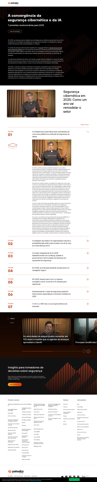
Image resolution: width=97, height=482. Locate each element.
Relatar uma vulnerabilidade (83, 426)
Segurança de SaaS (12, 449)
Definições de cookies (74, 479)
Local (64, 421)
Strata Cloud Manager (26, 417)
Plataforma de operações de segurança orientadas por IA (39, 405)
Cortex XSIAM (37, 431)
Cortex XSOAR (37, 437)
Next (88, 351)
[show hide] (87, 131)
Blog (78, 404)
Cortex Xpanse (37, 439)
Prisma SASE (24, 433)
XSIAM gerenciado (37, 446)
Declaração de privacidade (35, 480)
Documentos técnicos (81, 432)
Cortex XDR (36, 434)
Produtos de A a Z (81, 421)
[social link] (62, 477)
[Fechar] (94, 479)
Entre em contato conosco (69, 409)
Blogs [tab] (12, 322)
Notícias (65, 424)
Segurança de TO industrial (13, 447)
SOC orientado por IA (38, 429)
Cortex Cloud (36, 411)
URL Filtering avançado (13, 427)
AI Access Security (12, 415)
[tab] (37, 351)
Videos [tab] (12, 318)
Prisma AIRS (10, 413)
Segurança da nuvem (38, 409)
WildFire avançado (12, 430)
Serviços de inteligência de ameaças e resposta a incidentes (54, 405)
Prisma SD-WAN (25, 452)
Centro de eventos (81, 414)
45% (35, 211)
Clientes (65, 416)
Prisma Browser (25, 450)
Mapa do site (80, 429)
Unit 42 (41, 48)
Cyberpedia (79, 412)
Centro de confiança (18, 476)
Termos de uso (27, 476)
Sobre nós (65, 404)
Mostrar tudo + (85, 124)
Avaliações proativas (52, 409)
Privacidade (10, 476)
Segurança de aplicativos (39, 414)
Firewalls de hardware (26, 411)
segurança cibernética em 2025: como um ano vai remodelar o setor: (31, 103)
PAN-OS (23, 422)
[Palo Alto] (18, 3)
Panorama (24, 425)
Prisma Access (25, 447)
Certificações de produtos (83, 424)
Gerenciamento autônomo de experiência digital (26, 441)
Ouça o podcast (14, 384)
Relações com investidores (69, 418)
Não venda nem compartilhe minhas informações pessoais (83, 438)
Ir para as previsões (15, 31)
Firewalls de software (26, 414)
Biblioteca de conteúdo (82, 409)
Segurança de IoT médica (13, 444)
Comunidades (80, 406)
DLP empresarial (25, 444)
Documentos (34, 476)
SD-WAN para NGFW (26, 420)
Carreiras (65, 406)
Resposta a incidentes (53, 411)
